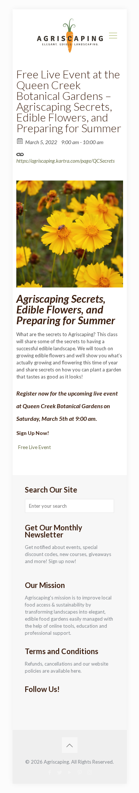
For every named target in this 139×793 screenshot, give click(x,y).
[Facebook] (49, 772)
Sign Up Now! (32, 433)
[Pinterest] (79, 772)
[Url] (20, 152)
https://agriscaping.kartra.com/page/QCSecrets (65, 160)
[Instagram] (89, 772)
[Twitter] (59, 772)
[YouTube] (69, 772)
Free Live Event (34, 447)
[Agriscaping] (69, 35)
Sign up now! (62, 561)
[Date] (20, 140)
